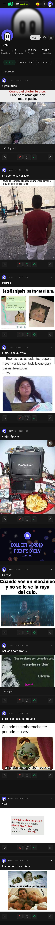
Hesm (10, 80)
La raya (7, 575)
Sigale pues (9, 86)
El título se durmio (14, 353)
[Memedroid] (10, 4)
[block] (51, 80)
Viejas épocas (10, 436)
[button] (44, 4)
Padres (6, 283)
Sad (4, 804)
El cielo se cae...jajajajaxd (18, 719)
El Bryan (9, 691)
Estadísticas (44, 62)
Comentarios (25, 62)
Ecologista (9, 148)
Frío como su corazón (16, 175)
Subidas (9, 62)
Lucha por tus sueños (16, 866)
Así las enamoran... (14, 651)
